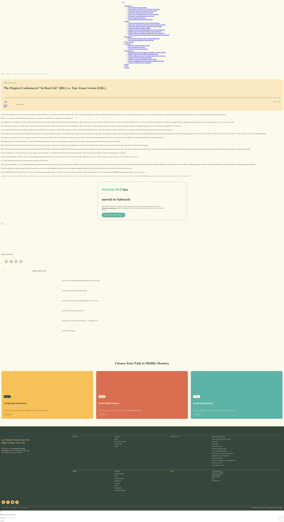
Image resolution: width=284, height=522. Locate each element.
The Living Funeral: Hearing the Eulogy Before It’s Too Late (142, 301)
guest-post (13, 82)
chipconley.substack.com (109, 208)
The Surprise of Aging (142, 331)
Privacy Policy (5, 507)
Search (2, 521)
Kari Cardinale (20, 104)
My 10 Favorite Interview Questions (142, 311)
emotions (7, 82)
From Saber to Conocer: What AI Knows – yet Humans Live (142, 321)
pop (74, 495)
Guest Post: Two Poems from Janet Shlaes (142, 291)
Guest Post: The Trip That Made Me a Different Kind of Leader (142, 281)
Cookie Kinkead (278, 507)
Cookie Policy (12, 507)
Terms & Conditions (21, 507)
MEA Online (145, 176)
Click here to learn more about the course (68, 172)
